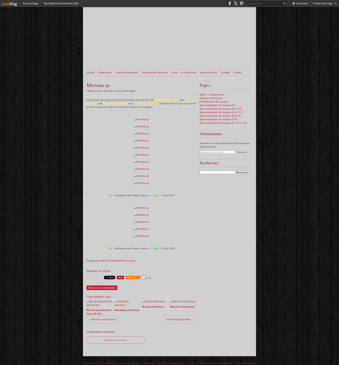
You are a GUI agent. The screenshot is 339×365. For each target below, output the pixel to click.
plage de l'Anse (208, 72)
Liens (174, 72)
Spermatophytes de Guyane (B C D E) (221, 108)
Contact (237, 72)
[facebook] (230, 3)
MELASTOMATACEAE (112, 260)
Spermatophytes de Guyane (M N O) (220, 115)
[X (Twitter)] (235, 3)
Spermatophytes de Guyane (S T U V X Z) (223, 122)
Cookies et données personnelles (216, 363)
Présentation (105, 72)
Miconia (131, 260)
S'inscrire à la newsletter (101, 287)
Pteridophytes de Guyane (214, 101)
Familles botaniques (127, 72)
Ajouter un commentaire (115, 340)
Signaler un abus (177, 363)
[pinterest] (241, 3)
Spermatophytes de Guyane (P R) (218, 119)
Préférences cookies (246, 363)
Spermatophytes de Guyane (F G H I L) (222, 112)
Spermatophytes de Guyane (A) (217, 105)
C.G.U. (193, 363)
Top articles (149, 363)
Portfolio (225, 72)
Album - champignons (212, 94)
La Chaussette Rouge (107, 363)
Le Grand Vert (188, 72)
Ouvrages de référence (155, 72)
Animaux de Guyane (211, 98)
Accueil (90, 72)
